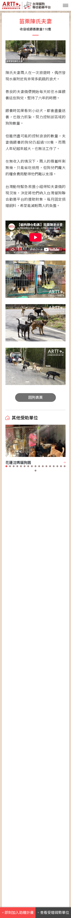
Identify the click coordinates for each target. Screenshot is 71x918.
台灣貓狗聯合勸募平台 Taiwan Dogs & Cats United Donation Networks (26, 5)
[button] (6, 466)
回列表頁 (35, 397)
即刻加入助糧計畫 (19, 912)
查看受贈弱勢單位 (54, 912)
